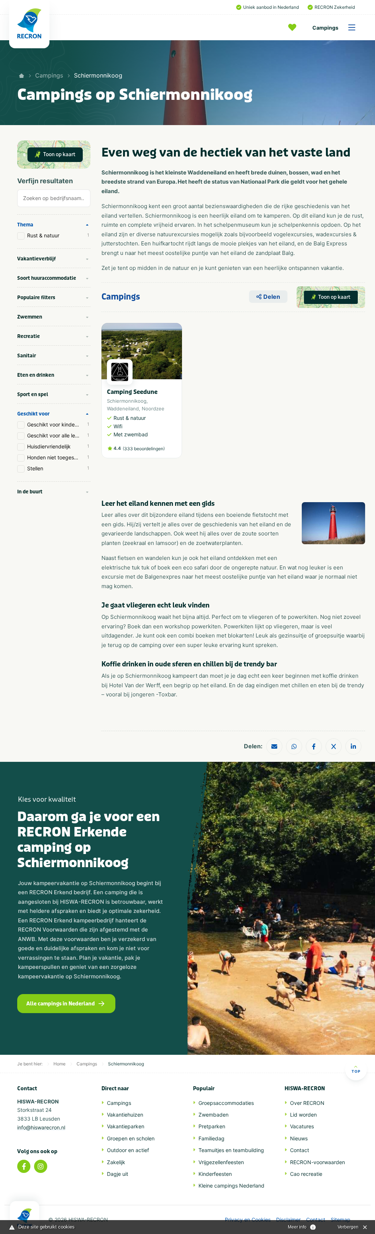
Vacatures (302, 1126)
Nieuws (299, 1138)
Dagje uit (117, 1174)
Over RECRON (307, 1103)
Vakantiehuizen (125, 1114)
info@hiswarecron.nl (41, 1127)
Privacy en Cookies (248, 1219)
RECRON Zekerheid (335, 7)
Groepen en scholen (131, 1138)
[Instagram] (40, 1166)
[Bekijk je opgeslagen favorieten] (294, 27)
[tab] (53, 200)
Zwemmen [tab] (29, 317)
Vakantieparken (125, 1126)
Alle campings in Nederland (60, 1003)
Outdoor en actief (128, 1150)
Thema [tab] (25, 225)
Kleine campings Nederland (231, 1185)
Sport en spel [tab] (32, 394)
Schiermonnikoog (98, 75)
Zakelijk (116, 1162)
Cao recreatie (306, 1174)
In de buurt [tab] (29, 492)
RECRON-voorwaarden (317, 1162)
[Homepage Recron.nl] (24, 1217)
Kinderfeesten (215, 1174)
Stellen (58, 468)
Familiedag (211, 1138)
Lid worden (303, 1114)
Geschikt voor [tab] (33, 414)
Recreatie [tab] (28, 336)
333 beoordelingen (143, 448)
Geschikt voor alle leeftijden (58, 435)
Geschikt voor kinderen (58, 424)
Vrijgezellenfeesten (221, 1162)
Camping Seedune (132, 392)
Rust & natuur (58, 235)
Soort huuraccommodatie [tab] (46, 278)
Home (59, 1063)
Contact (299, 1150)
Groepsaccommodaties (226, 1103)
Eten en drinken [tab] (35, 375)
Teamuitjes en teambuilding (231, 1150)
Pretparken (211, 1126)
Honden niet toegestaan (58, 457)
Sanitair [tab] (26, 356)
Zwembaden (213, 1114)
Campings (325, 28)
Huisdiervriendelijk (58, 446)
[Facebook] (23, 1166)
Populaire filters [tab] (36, 297)
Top (356, 1071)
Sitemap (340, 1219)
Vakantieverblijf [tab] (36, 259)
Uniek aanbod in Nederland (271, 7)
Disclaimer (288, 1219)
